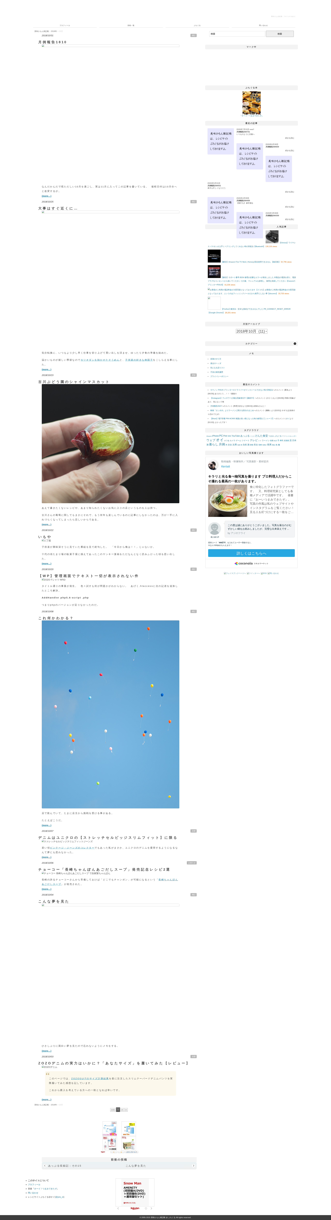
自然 (245, 444)
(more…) (46, 196)
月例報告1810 (52, 42)
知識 (238, 445)
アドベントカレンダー (289, 436)
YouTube (236, 436)
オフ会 (226, 441)
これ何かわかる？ (56, 618)
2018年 (54, 31)
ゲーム (238, 440)
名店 (275, 440)
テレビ (254, 440)
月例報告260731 (243, 132)
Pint (225, 436)
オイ (288, 419)
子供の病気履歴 (216, 372)
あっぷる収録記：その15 (65, 1165)
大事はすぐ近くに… (58, 208)
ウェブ (210, 440)
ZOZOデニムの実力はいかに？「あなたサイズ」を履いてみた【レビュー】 (114, 1063)
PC (221, 435)
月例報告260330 (272, 215)
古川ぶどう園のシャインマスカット (74, 382)
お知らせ (191, 863)
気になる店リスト (217, 368)
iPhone (215, 436)
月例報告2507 (216, 406)
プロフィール (65, 25)
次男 (234, 444)
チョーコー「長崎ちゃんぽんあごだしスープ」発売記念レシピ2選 (104, 869)
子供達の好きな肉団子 (139, 360)
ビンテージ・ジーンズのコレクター (72, 848)
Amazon (209, 436)
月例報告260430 (243, 201)
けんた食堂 (261, 435)
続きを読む (289, 138)
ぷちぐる (197, 25)
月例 (222, 444)
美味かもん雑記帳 (283, 16)
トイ (259, 441)
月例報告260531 (214, 186)
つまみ (271, 436)
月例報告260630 (272, 147)
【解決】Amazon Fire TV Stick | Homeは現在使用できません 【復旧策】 (250, 262)
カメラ (232, 440)
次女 (230, 444)
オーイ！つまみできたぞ (45, 1189)
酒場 (251, 445)
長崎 (260, 445)
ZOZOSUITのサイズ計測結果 (90, 1078)
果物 (193, 375)
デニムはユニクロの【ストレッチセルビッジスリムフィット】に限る (108, 838)
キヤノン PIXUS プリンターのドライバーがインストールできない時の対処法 (241, 390)
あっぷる (245, 436)
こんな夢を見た (54, 901)
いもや (45, 537)
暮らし (213, 444)
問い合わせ (263, 25)
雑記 (193, 35)
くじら (252, 436)
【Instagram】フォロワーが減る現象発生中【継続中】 (232, 398)
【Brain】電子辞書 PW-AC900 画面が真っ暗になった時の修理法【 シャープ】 (242, 419)
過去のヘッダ (215, 363)
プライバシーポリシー (219, 376)
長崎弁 (264, 445)
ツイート (245, 440)
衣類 (193, 831)
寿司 (281, 440)
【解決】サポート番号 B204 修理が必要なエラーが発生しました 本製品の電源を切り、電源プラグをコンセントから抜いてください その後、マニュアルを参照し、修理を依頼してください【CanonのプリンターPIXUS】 (252, 281)
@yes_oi (59, 1197)
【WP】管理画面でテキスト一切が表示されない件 (88, 576)
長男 (269, 444)
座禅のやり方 (215, 359)
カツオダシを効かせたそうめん (100, 360)
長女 (256, 444)
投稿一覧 (131, 25)
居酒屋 (286, 441)
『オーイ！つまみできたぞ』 (251, 116)
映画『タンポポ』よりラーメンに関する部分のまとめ (232, 410)
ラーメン (266, 440)
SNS (229, 436)
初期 (271, 441)
